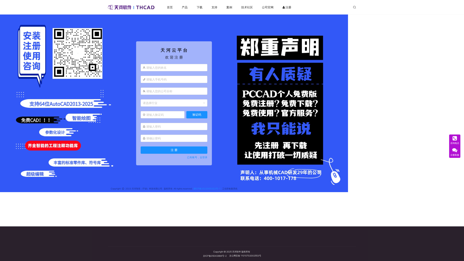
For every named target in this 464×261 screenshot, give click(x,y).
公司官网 (268, 7)
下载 (199, 7)
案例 (229, 7)
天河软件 (236, 251)
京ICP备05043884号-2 (216, 255)
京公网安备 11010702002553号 (245, 255)
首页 (170, 7)
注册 (288, 7)
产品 (185, 7)
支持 (214, 7)
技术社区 (247, 7)
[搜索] (354, 7)
